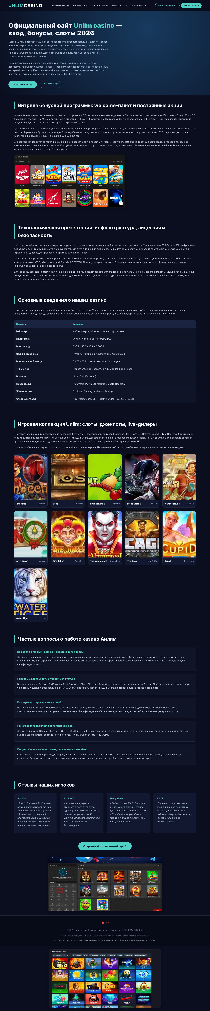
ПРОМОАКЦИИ (119, 5)
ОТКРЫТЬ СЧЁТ (191, 6)
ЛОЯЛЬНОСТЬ (138, 5)
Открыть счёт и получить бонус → (105, 846)
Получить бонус (51, 83)
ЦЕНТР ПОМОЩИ (99, 5)
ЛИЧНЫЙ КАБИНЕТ (167, 6)
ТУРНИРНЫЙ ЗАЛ (60, 5)
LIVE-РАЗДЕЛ (80, 5)
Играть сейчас (22, 84)
